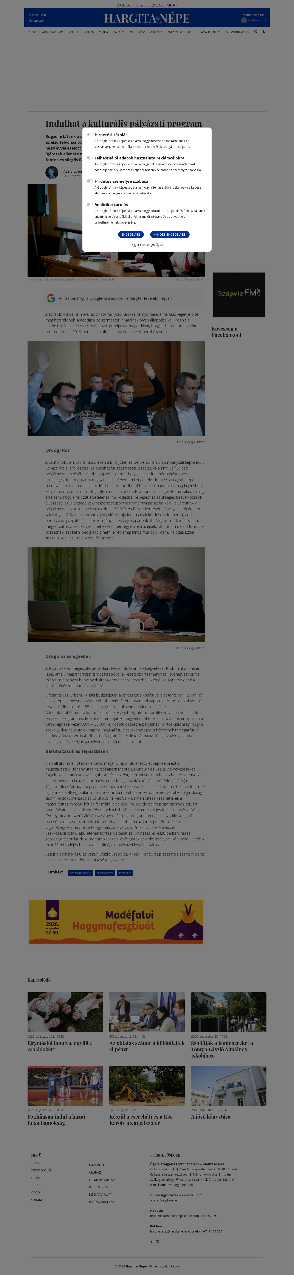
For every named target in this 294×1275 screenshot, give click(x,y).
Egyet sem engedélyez (147, 245)
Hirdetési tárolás (110, 134)
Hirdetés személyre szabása (121, 181)
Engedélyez (131, 234)
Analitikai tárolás (111, 204)
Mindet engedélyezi (169, 234)
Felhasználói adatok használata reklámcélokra (139, 158)
